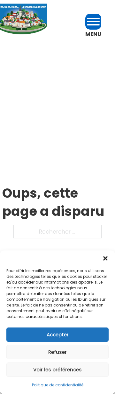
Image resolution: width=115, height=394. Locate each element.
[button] (105, 258)
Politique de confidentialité (57, 385)
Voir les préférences (57, 369)
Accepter (58, 334)
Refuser (57, 352)
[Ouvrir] (93, 22)
